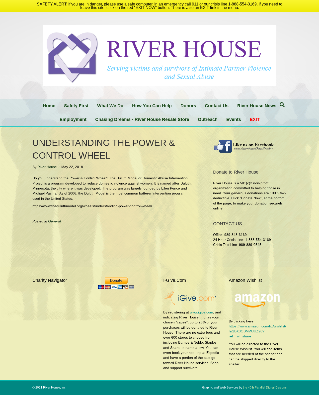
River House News (256, 105)
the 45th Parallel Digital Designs (264, 387)
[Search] (282, 104)
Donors (188, 105)
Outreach (208, 119)
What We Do (110, 105)
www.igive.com (201, 312)
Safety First (76, 105)
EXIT (255, 119)
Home (49, 105)
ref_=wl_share (240, 336)
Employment (73, 119)
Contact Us (217, 105)
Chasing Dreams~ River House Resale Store (142, 119)
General (54, 221)
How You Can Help (152, 105)
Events (233, 119)
